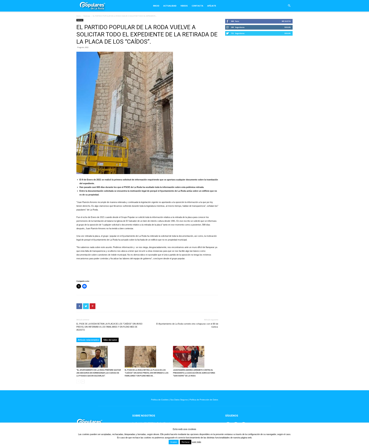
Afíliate (211, 5)
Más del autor (110, 340)
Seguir (287, 27)
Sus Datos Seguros (179, 399)
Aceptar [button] (173, 442)
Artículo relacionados (88, 340)
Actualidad (169, 5)
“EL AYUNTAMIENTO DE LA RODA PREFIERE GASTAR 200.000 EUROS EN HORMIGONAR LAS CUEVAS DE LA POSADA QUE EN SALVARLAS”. (98, 373)
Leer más (196, 442)
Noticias (86, 16)
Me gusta (286, 21)
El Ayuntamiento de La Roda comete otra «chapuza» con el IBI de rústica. (187, 325)
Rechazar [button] (186, 442)
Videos (184, 5)
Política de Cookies (160, 399)
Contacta (197, 5)
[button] (289, 6)
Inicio (156, 5)
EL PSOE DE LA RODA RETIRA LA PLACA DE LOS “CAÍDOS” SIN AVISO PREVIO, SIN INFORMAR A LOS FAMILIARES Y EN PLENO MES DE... (146, 373)
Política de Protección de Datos (204, 399)
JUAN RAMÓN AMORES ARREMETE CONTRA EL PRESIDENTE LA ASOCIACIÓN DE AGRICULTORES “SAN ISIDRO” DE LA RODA (194, 373)
